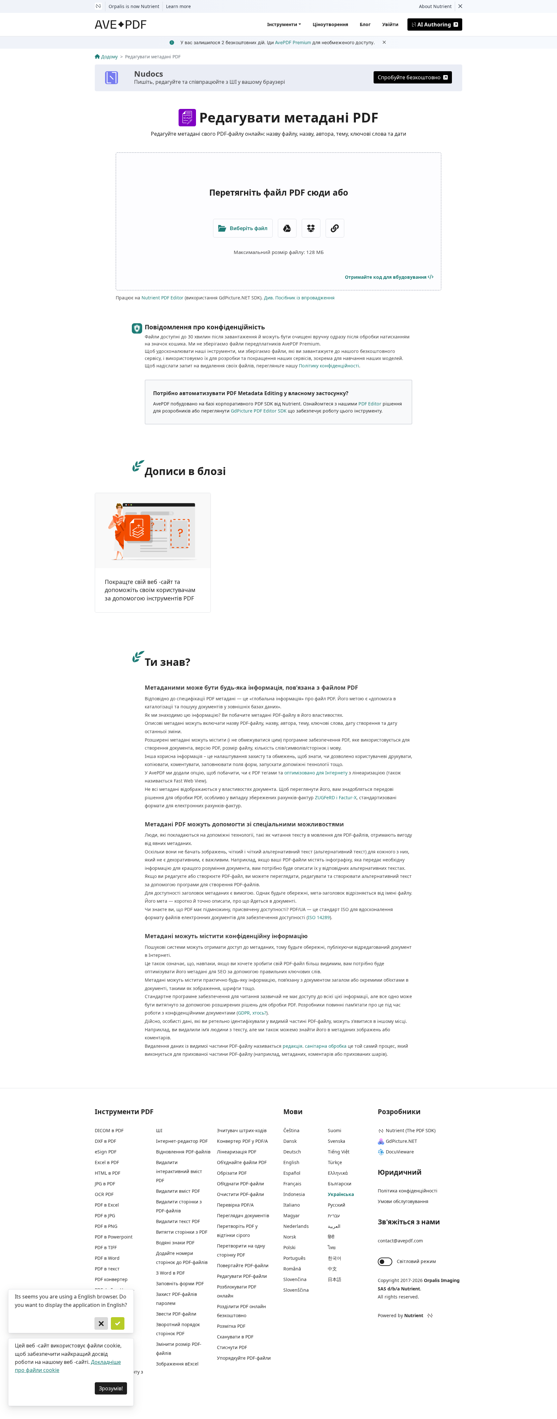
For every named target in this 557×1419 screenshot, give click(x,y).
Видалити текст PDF (178, 1221)
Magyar (291, 1215)
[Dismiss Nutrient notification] (460, 6)
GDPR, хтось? (252, 1013)
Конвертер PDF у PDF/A (242, 1141)
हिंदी (331, 1237)
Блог (365, 24)
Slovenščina (296, 1290)
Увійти (390, 24)
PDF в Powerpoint (113, 1237)
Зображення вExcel (177, 1364)
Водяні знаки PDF (175, 1242)
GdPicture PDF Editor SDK (259, 411)
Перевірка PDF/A (235, 1205)
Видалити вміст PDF (178, 1191)
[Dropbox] (311, 228)
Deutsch (292, 1152)
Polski (289, 1247)
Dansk (290, 1141)
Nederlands (296, 1226)
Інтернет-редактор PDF (182, 1141)
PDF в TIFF (106, 1247)
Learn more (178, 6)
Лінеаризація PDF (236, 1152)
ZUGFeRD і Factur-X (336, 797)
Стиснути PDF (232, 1347)
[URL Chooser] (335, 228)
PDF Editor (369, 404)
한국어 (334, 1258)
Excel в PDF (107, 1162)
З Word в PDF (170, 1273)
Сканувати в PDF (235, 1337)
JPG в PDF (105, 1184)
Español (291, 1173)
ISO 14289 (319, 917)
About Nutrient (435, 6)
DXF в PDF (105, 1141)
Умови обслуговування (403, 1201)
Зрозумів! (111, 1388)
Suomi (334, 1130)
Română (292, 1269)
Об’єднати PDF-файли (240, 1184)
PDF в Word (107, 1258)
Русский (336, 1205)
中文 (332, 1269)
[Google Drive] (287, 228)
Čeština (291, 1130)
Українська (341, 1194)
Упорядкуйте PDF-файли (244, 1358)
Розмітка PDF (231, 1326)
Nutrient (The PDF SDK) (410, 1130)
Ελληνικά (338, 1173)
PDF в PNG (106, 1226)
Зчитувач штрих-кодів (242, 1130)
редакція (292, 1046)
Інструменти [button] (282, 24)
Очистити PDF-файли (240, 1194)
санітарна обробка (326, 1046)
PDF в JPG (105, 1215)
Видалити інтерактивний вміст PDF (179, 1171)
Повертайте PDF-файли (243, 1265)
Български (339, 1184)
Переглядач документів (243, 1215)
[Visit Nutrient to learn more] (98, 6)
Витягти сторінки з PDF (181, 1232)
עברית (334, 1215)
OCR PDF (104, 1194)
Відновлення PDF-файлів (183, 1152)
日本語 (334, 1279)
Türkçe (335, 1162)
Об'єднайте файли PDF (242, 1162)
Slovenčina (295, 1279)
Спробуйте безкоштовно (409, 77)
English (291, 1162)
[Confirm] (117, 1323)
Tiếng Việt (338, 1152)
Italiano (291, 1205)
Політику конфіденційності (329, 366)
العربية (334, 1226)
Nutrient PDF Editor (162, 298)
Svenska (336, 1141)
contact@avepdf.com (400, 1241)
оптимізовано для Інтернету (315, 773)
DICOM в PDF (109, 1130)
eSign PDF (105, 1152)
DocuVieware (400, 1152)
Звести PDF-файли (176, 1314)
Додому (109, 56)
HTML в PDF (107, 1173)
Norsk (289, 1237)
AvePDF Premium (293, 42)
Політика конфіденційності (407, 1191)
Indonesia (294, 1194)
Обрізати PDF (232, 1173)
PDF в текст (107, 1269)
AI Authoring (434, 24)
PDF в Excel (107, 1205)
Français (292, 1184)
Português (294, 1258)
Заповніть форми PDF (180, 1283)
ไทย (332, 1247)
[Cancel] (101, 1323)
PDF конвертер (111, 1279)
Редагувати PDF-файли (242, 1276)
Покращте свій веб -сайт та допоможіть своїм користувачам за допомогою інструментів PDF (150, 590)
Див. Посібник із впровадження (299, 298)
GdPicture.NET (401, 1141)
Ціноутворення (330, 24)
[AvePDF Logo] (121, 24)
